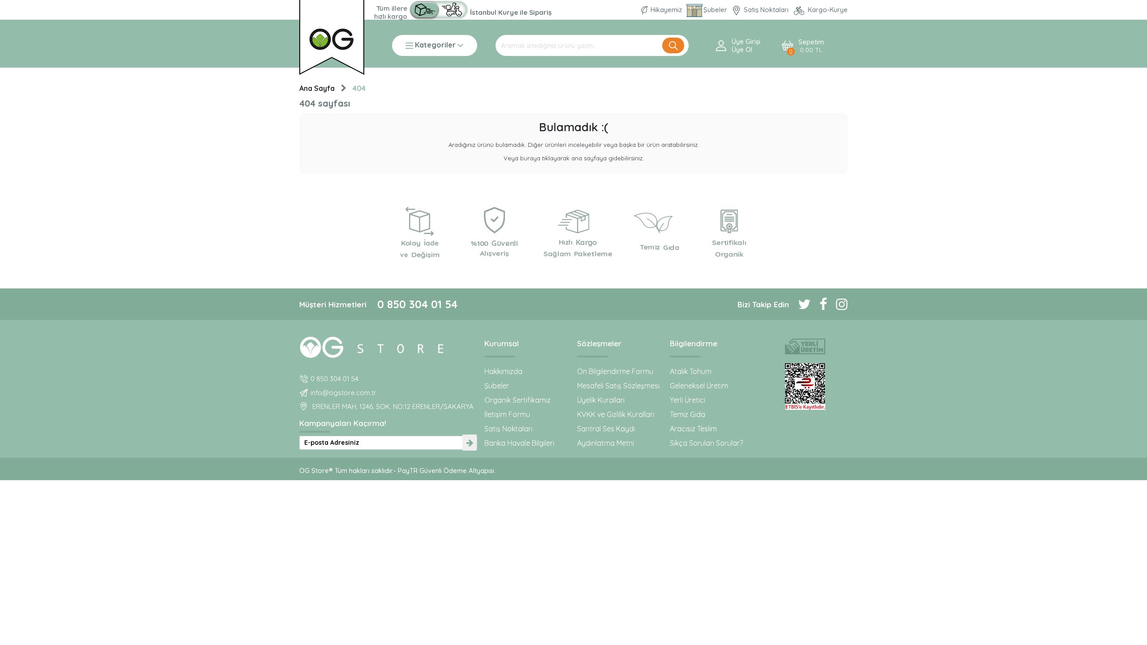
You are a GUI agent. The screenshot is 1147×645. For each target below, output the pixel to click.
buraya (530, 158)
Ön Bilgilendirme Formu (615, 371)
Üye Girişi (746, 42)
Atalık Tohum (690, 371)
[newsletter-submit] (469, 442)
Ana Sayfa (317, 88)
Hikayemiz (666, 9)
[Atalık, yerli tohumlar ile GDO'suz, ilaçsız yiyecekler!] (805, 346)
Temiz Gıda (687, 414)
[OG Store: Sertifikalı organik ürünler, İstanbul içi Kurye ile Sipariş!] (439, 10)
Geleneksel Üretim (699, 385)
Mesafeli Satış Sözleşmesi (618, 385)
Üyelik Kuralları (601, 400)
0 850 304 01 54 (417, 304)
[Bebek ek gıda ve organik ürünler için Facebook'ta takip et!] (819, 304)
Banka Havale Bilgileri (519, 443)
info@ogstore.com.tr (343, 392)
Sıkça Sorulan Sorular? (706, 443)
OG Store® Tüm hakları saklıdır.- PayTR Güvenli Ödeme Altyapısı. (397, 470)
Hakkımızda (503, 371)
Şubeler (716, 9)
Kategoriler (435, 45)
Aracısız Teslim (693, 428)
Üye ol (742, 50)
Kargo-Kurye (827, 9)
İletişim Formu (507, 414)
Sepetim (811, 46)
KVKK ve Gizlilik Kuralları (615, 414)
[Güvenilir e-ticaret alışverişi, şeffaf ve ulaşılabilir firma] (805, 386)
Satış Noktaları (766, 9)
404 (359, 88)
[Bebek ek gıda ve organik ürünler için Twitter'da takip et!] (800, 304)
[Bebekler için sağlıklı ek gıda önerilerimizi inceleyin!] (388, 346)
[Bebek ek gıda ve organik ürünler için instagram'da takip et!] (837, 304)
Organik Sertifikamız (517, 400)
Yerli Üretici (687, 400)
